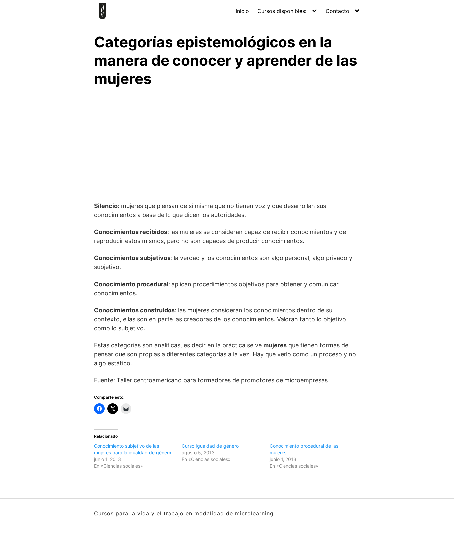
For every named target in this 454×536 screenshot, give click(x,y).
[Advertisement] (227, 143)
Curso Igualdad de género (210, 446)
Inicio (242, 11)
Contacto (337, 11)
